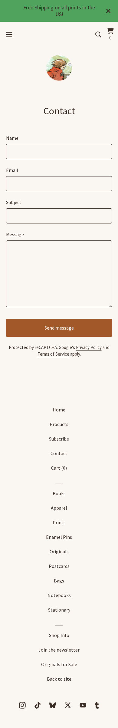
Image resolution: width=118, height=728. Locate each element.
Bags (59, 581)
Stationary (59, 610)
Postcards (59, 566)
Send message (59, 328)
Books (59, 493)
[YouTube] (82, 705)
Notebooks (59, 595)
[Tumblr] (96, 705)
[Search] (98, 34)
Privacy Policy (89, 347)
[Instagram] (22, 705)
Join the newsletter (59, 650)
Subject (13, 202)
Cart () (59, 468)
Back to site (59, 679)
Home (59, 410)
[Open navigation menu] (9, 34)
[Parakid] (59, 68)
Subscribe (59, 439)
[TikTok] (37, 705)
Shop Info (59, 635)
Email (12, 170)
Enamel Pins (59, 537)
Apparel (59, 508)
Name (12, 138)
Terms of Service (53, 354)
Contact (59, 453)
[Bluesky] (52, 705)
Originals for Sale (59, 664)
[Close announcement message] (108, 11)
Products (59, 424)
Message (15, 234)
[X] (67, 705)
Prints (59, 522)
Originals (59, 552)
